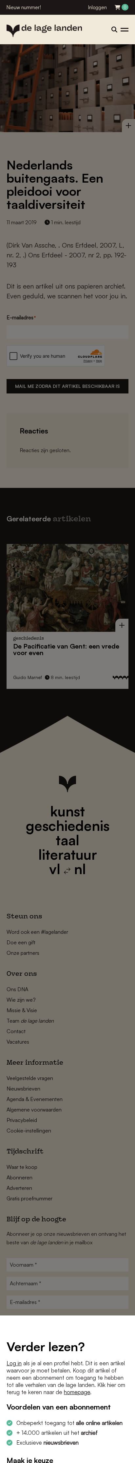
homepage (77, 1392)
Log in (14, 1363)
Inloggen (97, 7)
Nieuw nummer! (24, 7)
